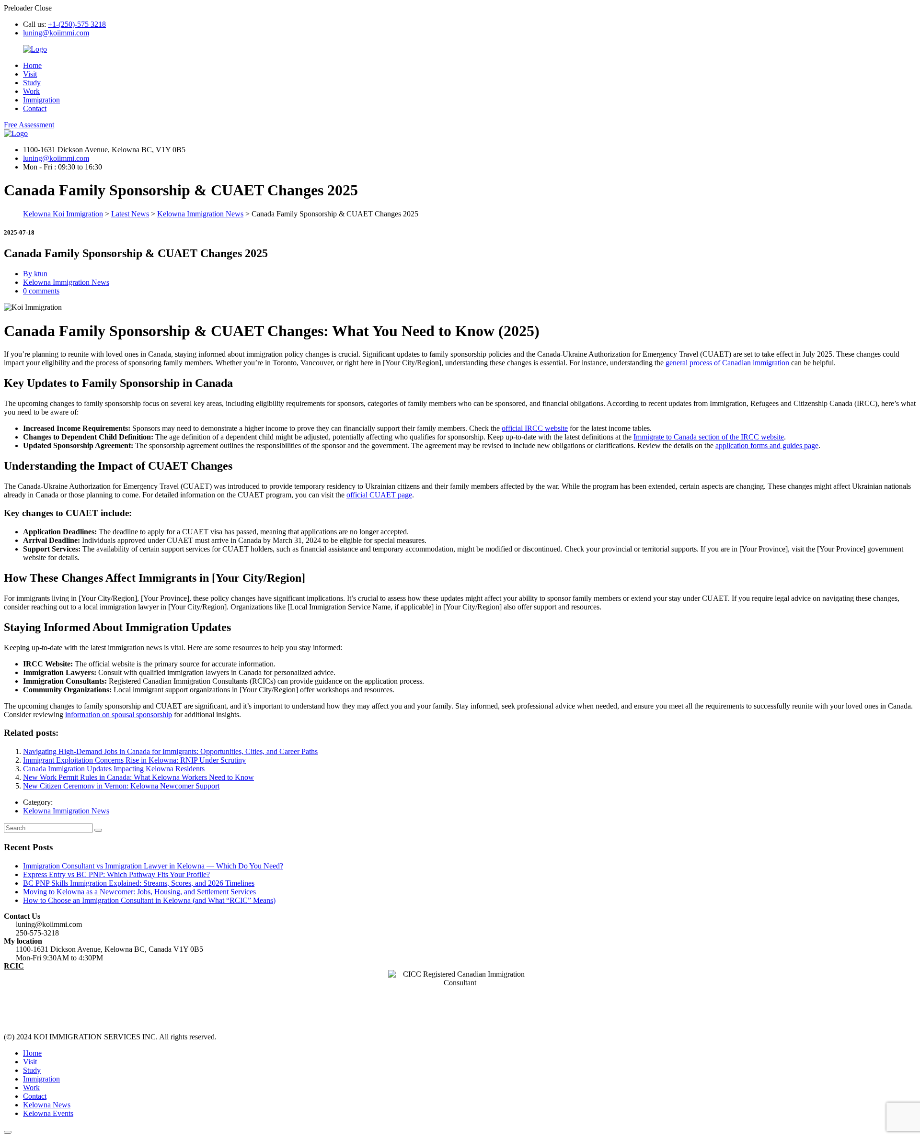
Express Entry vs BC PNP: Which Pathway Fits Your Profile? (116, 874)
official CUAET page (379, 495)
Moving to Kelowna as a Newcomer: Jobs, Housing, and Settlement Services (139, 892)
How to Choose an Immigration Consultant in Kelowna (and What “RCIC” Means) (149, 900)
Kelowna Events (48, 1113)
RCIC (14, 966)
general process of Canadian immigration (727, 363)
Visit (30, 74)
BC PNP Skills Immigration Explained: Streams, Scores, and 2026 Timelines (138, 883)
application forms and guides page (766, 445)
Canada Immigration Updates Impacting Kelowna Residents (114, 769)
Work (31, 91)
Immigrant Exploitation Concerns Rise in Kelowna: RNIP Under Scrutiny (134, 760)
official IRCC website (535, 428)
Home (32, 65)
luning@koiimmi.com (56, 33)
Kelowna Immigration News (66, 282)
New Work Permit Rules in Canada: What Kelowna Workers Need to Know (138, 777)
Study (32, 83)
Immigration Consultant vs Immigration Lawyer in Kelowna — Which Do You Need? (153, 866)
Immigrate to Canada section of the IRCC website (708, 437)
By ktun (35, 274)
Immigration (41, 100)
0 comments (41, 291)
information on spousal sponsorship (118, 714)
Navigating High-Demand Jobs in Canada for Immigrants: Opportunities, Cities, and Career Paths (170, 751)
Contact (34, 108)
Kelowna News (46, 1105)
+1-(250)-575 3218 (77, 24)
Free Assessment (29, 125)
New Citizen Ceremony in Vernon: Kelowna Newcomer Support (121, 786)
